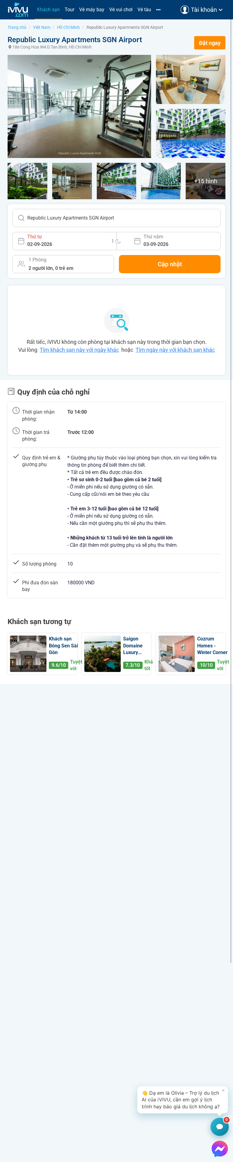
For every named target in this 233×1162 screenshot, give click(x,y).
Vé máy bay (91, 9)
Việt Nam (41, 27)
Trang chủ (17, 27)
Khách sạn (48, 9)
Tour (69, 9)
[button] (182, 1099)
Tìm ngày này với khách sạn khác (175, 350)
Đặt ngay (210, 43)
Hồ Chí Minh (68, 27)
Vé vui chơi (121, 9)
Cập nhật (170, 264)
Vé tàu (144, 9)
